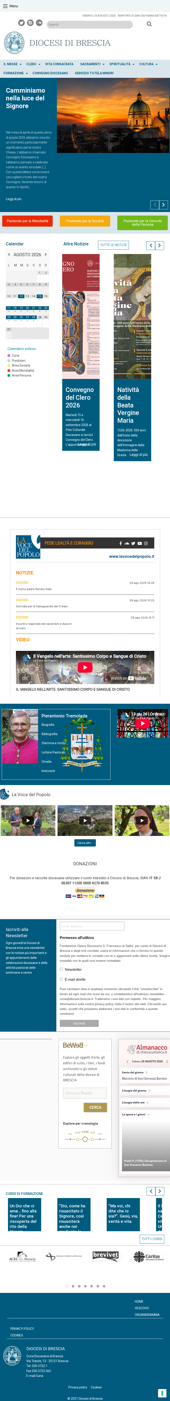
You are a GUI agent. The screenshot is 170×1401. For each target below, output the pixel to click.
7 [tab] (104, 1286)
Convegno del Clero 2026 (80, 397)
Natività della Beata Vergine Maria (128, 405)
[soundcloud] (39, 22)
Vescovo (142, 1308)
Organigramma (147, 1315)
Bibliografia (49, 734)
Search (149, 24)
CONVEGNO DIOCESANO (50, 73)
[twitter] (21, 22)
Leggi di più (13, 199)
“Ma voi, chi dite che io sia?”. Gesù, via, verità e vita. (123, 1213)
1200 (92, 1132)
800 (62, 1134)
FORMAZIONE (14, 73)
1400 (107, 1134)
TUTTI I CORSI (152, 1239)
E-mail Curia (34, 1376)
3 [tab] (79, 1286)
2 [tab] (73, 1286)
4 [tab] (85, 1286)
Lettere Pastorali (53, 752)
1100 (85, 1132)
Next (163, 205)
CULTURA (146, 64)
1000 (78, 1132)
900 (70, 1134)
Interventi (48, 771)
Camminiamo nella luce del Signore (25, 98)
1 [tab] (67, 1286)
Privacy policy (22, 1328)
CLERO (31, 64)
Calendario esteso (22, 349)
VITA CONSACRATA (59, 64)
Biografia (48, 724)
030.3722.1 (39, 1366)
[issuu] (30, 22)
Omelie (47, 761)
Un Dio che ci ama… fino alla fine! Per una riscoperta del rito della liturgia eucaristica (23, 1221)
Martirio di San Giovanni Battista (142, 15)
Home (139, 1301)
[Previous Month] (9, 254)
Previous (154, 205)
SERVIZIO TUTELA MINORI (94, 73)
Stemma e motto (54, 743)
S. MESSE (10, 64)
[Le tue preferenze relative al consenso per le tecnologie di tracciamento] (162, 1393)
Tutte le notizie (113, 245)
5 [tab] (91, 1286)
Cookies (16, 1335)
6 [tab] (98, 1286)
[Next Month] (46, 254)
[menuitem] (11, 64)
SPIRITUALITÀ (119, 64)
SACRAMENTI (90, 64)
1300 (100, 1134)
